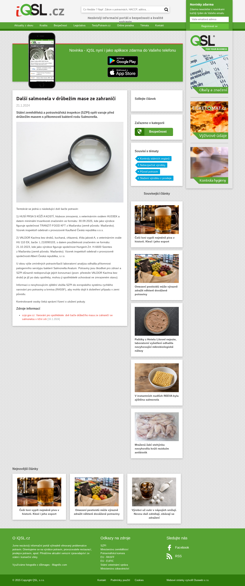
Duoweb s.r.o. (201, 580)
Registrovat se (209, 26)
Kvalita (43, 25)
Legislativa (79, 25)
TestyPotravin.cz (101, 25)
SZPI (103, 545)
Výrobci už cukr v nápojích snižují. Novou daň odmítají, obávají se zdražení (154, 513)
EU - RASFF (107, 557)
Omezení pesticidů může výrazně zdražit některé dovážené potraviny (156, 290)
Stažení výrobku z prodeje (156, 178)
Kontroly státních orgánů (155, 158)
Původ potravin (149, 171)
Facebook (182, 547)
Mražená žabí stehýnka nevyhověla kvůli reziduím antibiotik (152, 448)
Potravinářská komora (112, 553)
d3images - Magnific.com (53, 564)
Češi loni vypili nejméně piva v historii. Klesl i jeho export (155, 239)
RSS (178, 556)
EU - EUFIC (107, 561)
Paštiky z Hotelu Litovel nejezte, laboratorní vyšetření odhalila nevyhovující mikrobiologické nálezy (155, 345)
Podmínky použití (120, 580)
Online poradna (125, 25)
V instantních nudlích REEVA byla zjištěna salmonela (157, 397)
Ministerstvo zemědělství (114, 549)
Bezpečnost (60, 25)
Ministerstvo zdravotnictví (114, 568)
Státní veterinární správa (114, 564)
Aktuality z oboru (23, 25)
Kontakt (159, 25)
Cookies (139, 580)
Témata (144, 25)
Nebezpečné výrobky (152, 165)
